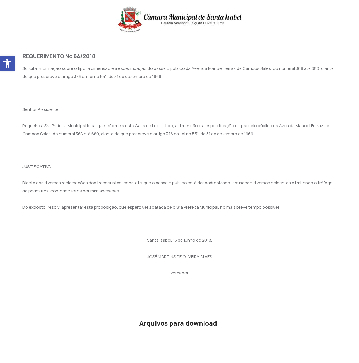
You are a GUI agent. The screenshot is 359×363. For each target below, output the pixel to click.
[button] (7, 63)
